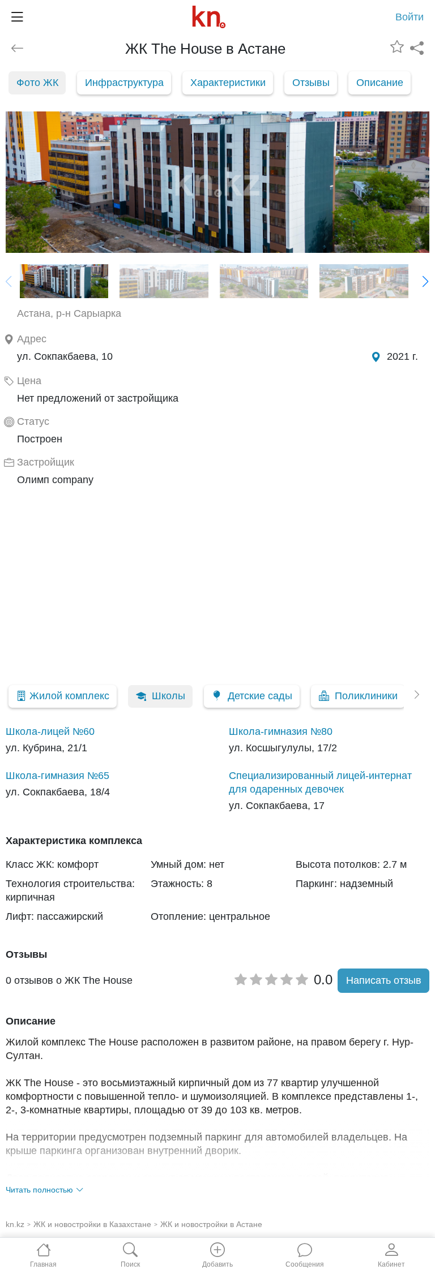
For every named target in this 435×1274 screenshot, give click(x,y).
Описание (379, 82)
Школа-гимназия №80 (280, 731)
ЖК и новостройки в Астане (211, 1224)
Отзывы (311, 82)
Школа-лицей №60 (50, 731)
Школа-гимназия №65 (57, 775)
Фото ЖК (37, 82)
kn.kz (15, 1224)
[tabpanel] (217, 768)
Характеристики (228, 82)
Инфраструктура (124, 82)
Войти (409, 17)
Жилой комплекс (69, 695)
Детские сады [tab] (260, 695)
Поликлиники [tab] (366, 695)
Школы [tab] (168, 695)
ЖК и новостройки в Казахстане (92, 1224)
